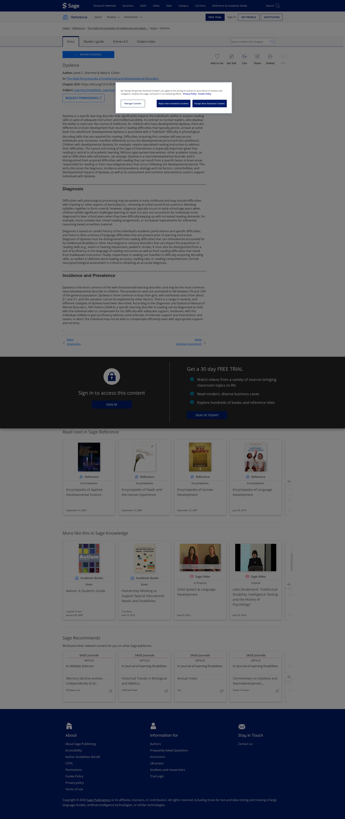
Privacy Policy (190, 93)
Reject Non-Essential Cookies (173, 103)
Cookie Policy (204, 93)
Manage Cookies (133, 103)
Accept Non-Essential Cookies (209, 103)
